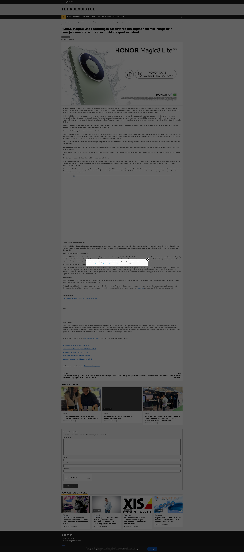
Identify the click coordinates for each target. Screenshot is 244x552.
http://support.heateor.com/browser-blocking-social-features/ (105, 264)
